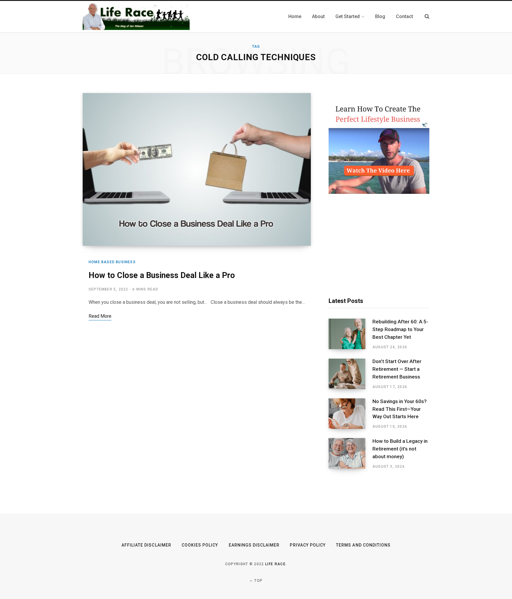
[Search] (427, 16)
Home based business (112, 262)
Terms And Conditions (363, 545)
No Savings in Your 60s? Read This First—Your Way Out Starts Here (399, 409)
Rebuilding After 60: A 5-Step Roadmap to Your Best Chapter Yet (400, 329)
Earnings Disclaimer (254, 545)
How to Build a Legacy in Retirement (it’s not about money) (400, 448)
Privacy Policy (308, 545)
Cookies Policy (200, 545)
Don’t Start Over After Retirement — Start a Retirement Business (396, 369)
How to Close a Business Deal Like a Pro (163, 275)
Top (258, 581)
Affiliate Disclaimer (146, 545)
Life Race (275, 564)
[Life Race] (136, 16)
